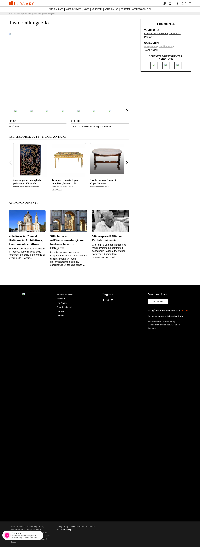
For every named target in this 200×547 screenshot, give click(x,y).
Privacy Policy (154, 321)
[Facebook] (103, 300)
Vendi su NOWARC (65, 294)
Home (11, 14)
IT (182, 3)
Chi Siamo (61, 311)
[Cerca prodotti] (176, 3)
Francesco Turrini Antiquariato (26, 186)
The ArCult (61, 303)
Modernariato (73, 9)
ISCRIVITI (158, 301)
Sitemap (152, 328)
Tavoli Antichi (37, 14)
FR (190, 3)
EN (186, 3)
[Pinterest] (112, 300)
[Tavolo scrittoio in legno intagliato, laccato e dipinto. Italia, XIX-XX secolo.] (69, 160)
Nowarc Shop (173, 325)
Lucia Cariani (75, 526)
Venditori (97, 9)
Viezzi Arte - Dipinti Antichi (62, 186)
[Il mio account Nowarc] (164, 3)
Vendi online (111, 9)
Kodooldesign (65, 529)
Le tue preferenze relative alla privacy (165, 316)
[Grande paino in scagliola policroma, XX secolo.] (30, 160)
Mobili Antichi (27, 14)
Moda (86, 9)
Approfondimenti (141, 9)
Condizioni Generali (157, 325)
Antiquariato (56, 9)
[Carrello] (169, 3)
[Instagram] (107, 300)
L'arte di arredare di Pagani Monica (162, 33)
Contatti (125, 9)
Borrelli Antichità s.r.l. (100, 186)
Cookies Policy (168, 321)
